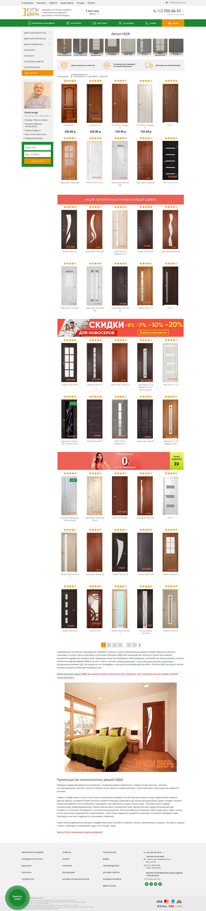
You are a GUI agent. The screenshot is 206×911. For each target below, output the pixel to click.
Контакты (41, 3)
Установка (128, 23)
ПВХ (81, 664)
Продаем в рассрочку (32, 859)
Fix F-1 (171, 125)
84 (94, 630)
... (124, 645)
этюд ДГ (145, 441)
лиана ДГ (120, 384)
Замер (153, 23)
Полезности (28, 879)
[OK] (159, 884)
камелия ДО (120, 183)
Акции (175, 23)
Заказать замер (37, 161)
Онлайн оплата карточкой (75, 879)
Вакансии (27, 865)
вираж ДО (170, 251)
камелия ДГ (120, 309)
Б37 (95, 441)
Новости (53, 3)
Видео (106, 859)
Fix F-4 (171, 308)
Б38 (145, 574)
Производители (111, 865)
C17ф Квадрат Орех (170, 442)
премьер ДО (95, 309)
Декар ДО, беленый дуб (69, 519)
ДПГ (145, 251)
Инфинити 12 (120, 442)
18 (94, 125)
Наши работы (67, 3)
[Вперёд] (140, 644)
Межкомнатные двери (43, 23)
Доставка (102, 23)
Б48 (70, 384)
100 (170, 182)
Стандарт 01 (120, 126)
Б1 (170, 630)
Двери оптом (109, 886)
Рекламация (68, 872)
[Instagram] (154, 884)
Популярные (79, 76)
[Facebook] (150, 884)
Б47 (171, 574)
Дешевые (93, 76)
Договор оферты (111, 872)
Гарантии (67, 865)
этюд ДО (70, 308)
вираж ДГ (95, 574)
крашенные (167, 661)
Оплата (91, 3)
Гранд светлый (145, 631)
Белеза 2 (69, 575)
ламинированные (126, 661)
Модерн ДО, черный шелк (69, 442)
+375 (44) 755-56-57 (154, 852)
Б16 (120, 574)
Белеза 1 (120, 631)
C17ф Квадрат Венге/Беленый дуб (145, 387)
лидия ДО (69, 182)
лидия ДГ (145, 182)
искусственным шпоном (148, 661)
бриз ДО (145, 518)
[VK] (145, 884)
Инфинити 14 (120, 252)
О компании (27, 3)
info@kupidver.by (176, 2)
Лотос (95, 182)
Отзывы (81, 3)
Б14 (145, 308)
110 (170, 384)
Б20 (70, 630)
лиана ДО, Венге (95, 519)
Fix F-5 (171, 518)
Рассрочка (75, 23)
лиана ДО (94, 251)
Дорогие (103, 76)
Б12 (95, 384)
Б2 (69, 251)
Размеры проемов (112, 879)
